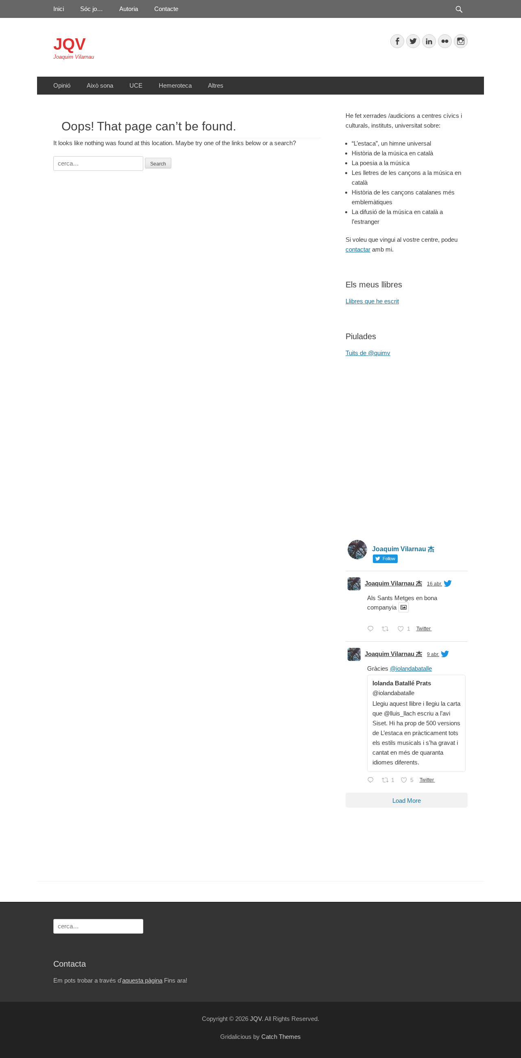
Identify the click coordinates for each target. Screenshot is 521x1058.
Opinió (61, 85)
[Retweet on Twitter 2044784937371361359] (388, 629)
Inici (58, 8)
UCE (135, 85)
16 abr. (434, 584)
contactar (358, 249)
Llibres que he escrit (372, 301)
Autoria (128, 8)
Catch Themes (281, 1036)
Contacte (166, 8)
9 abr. (433, 654)
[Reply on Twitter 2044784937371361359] (372, 629)
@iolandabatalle (411, 668)
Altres (215, 85)
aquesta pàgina (142, 980)
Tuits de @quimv (368, 352)
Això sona (100, 85)
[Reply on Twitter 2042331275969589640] (372, 780)
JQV (69, 44)
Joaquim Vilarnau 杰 (393, 583)
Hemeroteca (175, 85)
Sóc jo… (91, 8)
